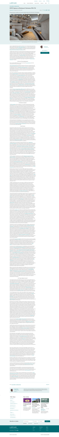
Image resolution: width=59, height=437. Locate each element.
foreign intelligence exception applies (14, 283)
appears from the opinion (15, 376)
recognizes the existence (28, 287)
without (31, 58)
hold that (33, 293)
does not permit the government (18, 161)
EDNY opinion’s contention (29, 321)
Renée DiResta (33, 407)
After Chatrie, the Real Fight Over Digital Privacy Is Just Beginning (27, 404)
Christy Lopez (24, 406)
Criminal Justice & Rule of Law (13, 403)
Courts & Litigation (14, 384)
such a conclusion (29, 135)
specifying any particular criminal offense (20, 123)
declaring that (11, 296)
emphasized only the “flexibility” (18, 139)
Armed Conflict (12, 398)
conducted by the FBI (27, 91)
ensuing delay (32, 315)
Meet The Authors (44, 50)
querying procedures (15, 73)
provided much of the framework (29, 213)
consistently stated (20, 84)
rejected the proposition (16, 257)
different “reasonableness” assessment (24, 234)
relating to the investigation (16, 92)
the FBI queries (12, 110)
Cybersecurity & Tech (12, 405)
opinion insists (18, 250)
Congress (11, 400)
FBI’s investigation (13, 104)
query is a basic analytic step (13, 65)
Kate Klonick (42, 408)
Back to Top (47, 384)
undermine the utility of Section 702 (29, 363)
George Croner (46, 46)
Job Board (40, 428)
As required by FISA (21, 116)
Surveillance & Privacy (18, 384)
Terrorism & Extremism (13, 417)
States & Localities (12, 414)
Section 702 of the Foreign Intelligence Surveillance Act (17, 49)
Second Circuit (24, 338)
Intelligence (11, 412)
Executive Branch (12, 408)
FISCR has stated (12, 202)
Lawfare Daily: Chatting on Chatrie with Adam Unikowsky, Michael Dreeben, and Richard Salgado (45, 405)
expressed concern (27, 164)
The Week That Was (36, 423)
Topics (33, 428)
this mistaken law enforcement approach (18, 252)
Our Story (47, 428)
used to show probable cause (17, 114)
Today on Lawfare (30, 423)
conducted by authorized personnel (22, 67)
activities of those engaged (23, 190)
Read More (15, 391)
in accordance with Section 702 (21, 75)
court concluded (33, 133)
